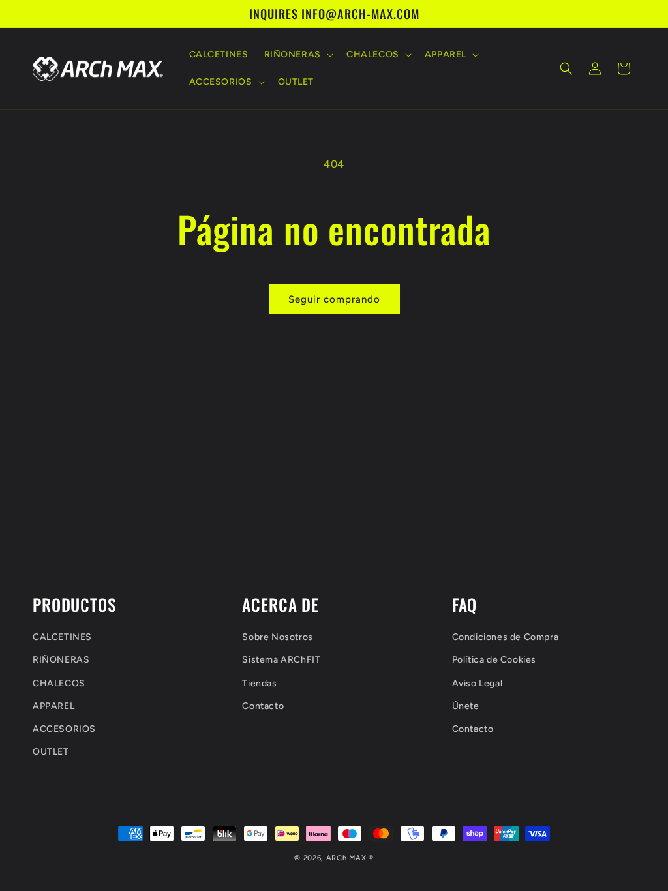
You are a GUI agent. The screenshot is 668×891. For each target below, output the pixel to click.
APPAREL (53, 706)
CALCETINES (62, 636)
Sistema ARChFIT (281, 659)
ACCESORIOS (64, 728)
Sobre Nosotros (277, 636)
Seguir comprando (334, 299)
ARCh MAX (346, 858)
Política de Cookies (494, 659)
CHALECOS (59, 683)
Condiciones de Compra (505, 636)
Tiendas (259, 683)
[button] (297, 54)
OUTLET (51, 751)
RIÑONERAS (61, 659)
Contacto (263, 706)
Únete (465, 706)
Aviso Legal (477, 683)
